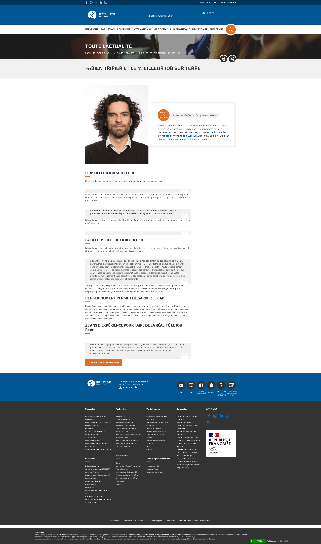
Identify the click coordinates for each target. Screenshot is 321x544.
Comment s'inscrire (92, 472)
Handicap (149, 443)
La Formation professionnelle (187, 449)
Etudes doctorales (122, 431)
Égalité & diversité (91, 425)
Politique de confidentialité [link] (277, 541)
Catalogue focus (152, 469)
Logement (149, 437)
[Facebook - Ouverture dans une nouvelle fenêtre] (86, 2)
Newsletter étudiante (92, 440)
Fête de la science (122, 437)
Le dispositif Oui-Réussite (94, 496)
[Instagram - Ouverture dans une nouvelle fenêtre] (91, 2)
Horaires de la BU (152, 466)
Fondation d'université (184, 422)
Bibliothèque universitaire (190, 29)
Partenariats (120, 481)
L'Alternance (89, 487)
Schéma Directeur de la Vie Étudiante (98, 449)
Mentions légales (155, 520)
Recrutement (89, 428)
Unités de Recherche (123, 419)
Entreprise (216, 29)
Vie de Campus (162, 29)
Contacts (119, 484)
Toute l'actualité (125, 53)
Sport (148, 446)
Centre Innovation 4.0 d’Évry (186, 461)
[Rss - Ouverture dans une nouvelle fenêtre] (105, 2)
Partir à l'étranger (122, 469)
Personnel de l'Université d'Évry (127, 475)
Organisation (89, 419)
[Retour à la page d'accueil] (101, 14)
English (118, 463)
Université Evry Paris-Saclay (98, 53)
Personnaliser (257, 540)
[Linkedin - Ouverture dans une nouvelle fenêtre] (96, 2)
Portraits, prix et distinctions (95, 431)
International (142, 29)
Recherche (123, 29)
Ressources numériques (154, 472)
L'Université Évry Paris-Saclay (95, 416)
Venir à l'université (91, 434)
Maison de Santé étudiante (155, 440)
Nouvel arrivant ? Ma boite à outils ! (97, 475)
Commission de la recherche (126, 428)
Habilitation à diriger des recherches (128, 434)
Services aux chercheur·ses (125, 425)
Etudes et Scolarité (91, 478)
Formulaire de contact (133, 520)
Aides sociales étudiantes (155, 434)
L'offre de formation (92, 466)
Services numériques (153, 428)
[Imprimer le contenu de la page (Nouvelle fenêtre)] (224, 59)
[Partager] (232, 59)
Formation (108, 29)
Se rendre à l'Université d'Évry (126, 478)
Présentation (120, 416)
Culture (149, 449)
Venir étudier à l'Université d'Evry (127, 472)
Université (91, 29)
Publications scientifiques (124, 422)
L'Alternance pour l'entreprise (187, 452)
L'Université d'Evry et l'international (128, 466)
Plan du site (114, 520)
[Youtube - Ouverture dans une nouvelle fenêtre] (101, 2)
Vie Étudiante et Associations (156, 431)
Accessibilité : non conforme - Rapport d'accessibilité (189, 520)
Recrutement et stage (184, 455)
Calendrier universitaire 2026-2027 (97, 469)
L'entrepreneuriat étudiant (186, 458)
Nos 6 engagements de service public (98, 422)
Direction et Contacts (123, 446)
